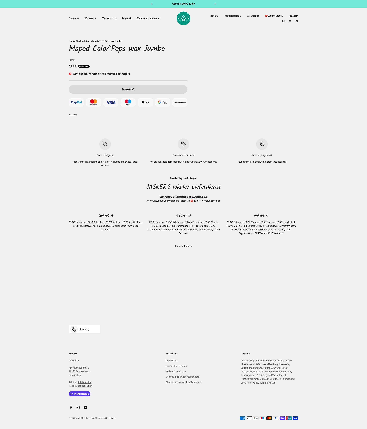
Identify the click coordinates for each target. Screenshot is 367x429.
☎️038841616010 (274, 15)
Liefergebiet (252, 15)
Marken (214, 15)
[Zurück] (151, 4)
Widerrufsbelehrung (176, 371)
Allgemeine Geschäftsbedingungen (183, 382)
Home (72, 41)
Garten (72, 18)
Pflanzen (89, 18)
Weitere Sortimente (147, 18)
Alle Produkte (82, 41)
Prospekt (293, 15)
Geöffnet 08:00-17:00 (183, 3)
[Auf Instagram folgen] (78, 407)
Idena (71, 60)
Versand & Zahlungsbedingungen (183, 376)
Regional (126, 18)
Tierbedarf (107, 18)
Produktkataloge (232, 15)
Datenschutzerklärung (177, 366)
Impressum (171, 360)
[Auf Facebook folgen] (71, 407)
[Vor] (215, 4)
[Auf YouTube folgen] (85, 407)
